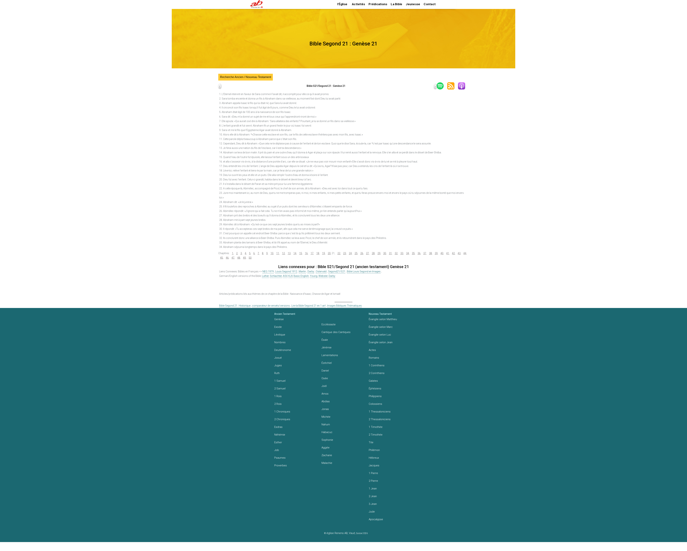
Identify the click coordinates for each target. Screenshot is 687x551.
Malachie (326, 463)
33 (401, 253)
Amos (324, 393)
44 (464, 253)
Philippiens (375, 396)
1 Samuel (280, 380)
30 (384, 253)
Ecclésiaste (328, 324)
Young (313, 276)
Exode (278, 327)
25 (356, 253)
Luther (265, 276)
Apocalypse (376, 519)
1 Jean (373, 488)
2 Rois (278, 404)
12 (283, 253)
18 (317, 253)
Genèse (279, 319)
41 (447, 253)
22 (338, 253)
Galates (373, 380)
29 (378, 253)
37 (424, 253)
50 (250, 257)
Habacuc (326, 432)
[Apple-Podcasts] (463, 85)
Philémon (374, 450)
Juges (278, 365)
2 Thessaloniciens (380, 419)
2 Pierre (373, 480)
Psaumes (280, 457)
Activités (358, 4)
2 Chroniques (282, 419)
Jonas (325, 409)
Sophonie (327, 439)
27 (367, 253)
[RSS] (452, 85)
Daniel (325, 370)
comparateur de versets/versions (271, 305)
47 (233, 257)
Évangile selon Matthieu (383, 319)
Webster (323, 276)
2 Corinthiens (376, 373)
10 (272, 253)
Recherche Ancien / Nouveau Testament (245, 77)
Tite (371, 442)
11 (277, 253)
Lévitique (279, 334)
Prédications (378, 4)
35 (413, 253)
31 (390, 253)
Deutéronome (282, 350)
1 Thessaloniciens (380, 411)
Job (276, 450)
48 (238, 257)
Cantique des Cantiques (335, 332)
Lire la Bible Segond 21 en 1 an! (308, 305)
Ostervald (321, 271)
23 (344, 253)
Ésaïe (324, 339)
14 (294, 253)
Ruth (277, 373)
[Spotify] (442, 85)
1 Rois (278, 396)
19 (323, 253)
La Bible (396, 4)
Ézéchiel (326, 363)
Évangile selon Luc (380, 334)
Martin (302, 271)
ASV (285, 276)
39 (436, 253)
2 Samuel (280, 388)
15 (300, 253)
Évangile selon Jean (381, 342)
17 (312, 253)
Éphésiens (375, 388)
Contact (430, 4)
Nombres (280, 342)
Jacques (374, 465)
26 (361, 253)
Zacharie (326, 455)
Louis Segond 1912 (286, 271)
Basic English (301, 276)
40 (441, 253)
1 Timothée (376, 427)
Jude (372, 511)
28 (373, 253)
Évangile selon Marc (381, 327)
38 (430, 253)
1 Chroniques (282, 411)
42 (453, 253)
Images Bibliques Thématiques (344, 305)
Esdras (278, 427)
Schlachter (276, 276)
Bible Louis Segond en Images (364, 271)
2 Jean (373, 496)
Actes (372, 350)
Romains (374, 357)
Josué (278, 357)
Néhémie (279, 434)
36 (419, 253)
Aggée (325, 447)
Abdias (325, 401)
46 (227, 257)
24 (350, 253)
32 (396, 253)
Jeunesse (413, 4)
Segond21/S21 (336, 271)
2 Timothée (376, 434)
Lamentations (329, 355)
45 (221, 257)
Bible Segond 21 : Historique (234, 305)
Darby (311, 271)
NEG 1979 (268, 271)
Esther (278, 442)
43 (459, 253)
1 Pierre (373, 473)
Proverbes (280, 465)
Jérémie (326, 347)
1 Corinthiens (376, 365)
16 (306, 253)
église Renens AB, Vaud (341, 533)
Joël (324, 386)
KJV (290, 276)
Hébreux (374, 457)
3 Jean (373, 504)
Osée (324, 378)
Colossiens (375, 404)
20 (329, 253)
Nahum (325, 424)
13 (289, 253)
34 (407, 253)
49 (244, 257)
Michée (325, 416)
